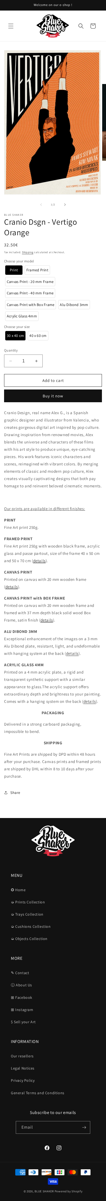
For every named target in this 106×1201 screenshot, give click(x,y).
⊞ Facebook (21, 997)
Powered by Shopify (69, 1191)
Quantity (11, 350)
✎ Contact (20, 972)
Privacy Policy (23, 1080)
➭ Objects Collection (29, 938)
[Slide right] (65, 205)
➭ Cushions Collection (31, 926)
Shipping (27, 252)
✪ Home (18, 889)
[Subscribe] (84, 1127)
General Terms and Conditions (37, 1092)
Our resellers (22, 1056)
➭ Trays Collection (27, 914)
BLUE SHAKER (44, 1191)
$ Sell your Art (23, 1021)
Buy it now (53, 395)
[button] (11, 26)
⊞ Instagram (22, 1009)
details (39, 560)
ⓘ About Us (21, 985)
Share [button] (15, 792)
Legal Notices (23, 1068)
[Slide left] (41, 205)
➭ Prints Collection (28, 902)
